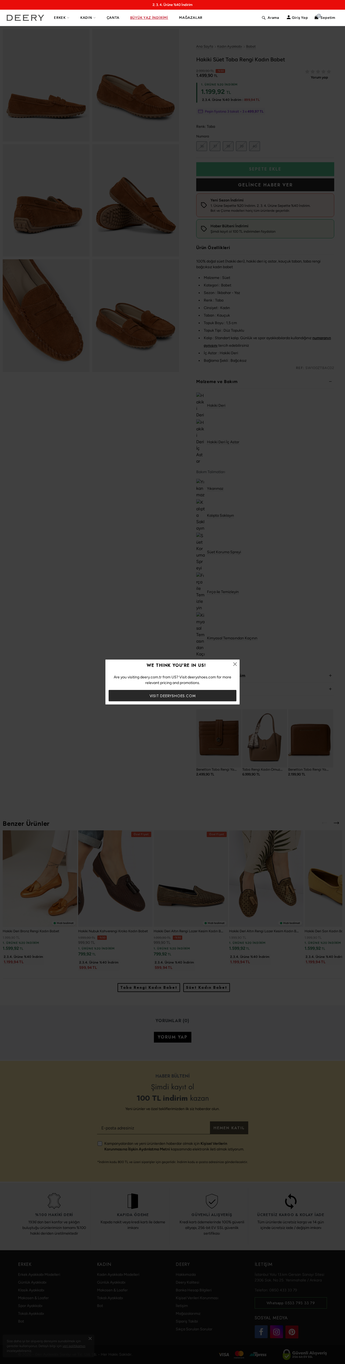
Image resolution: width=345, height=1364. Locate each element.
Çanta (113, 18)
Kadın (86, 18)
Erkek (60, 18)
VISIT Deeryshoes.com (173, 696)
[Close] (235, 664)
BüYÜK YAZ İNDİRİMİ (149, 18)
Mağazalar (190, 18)
